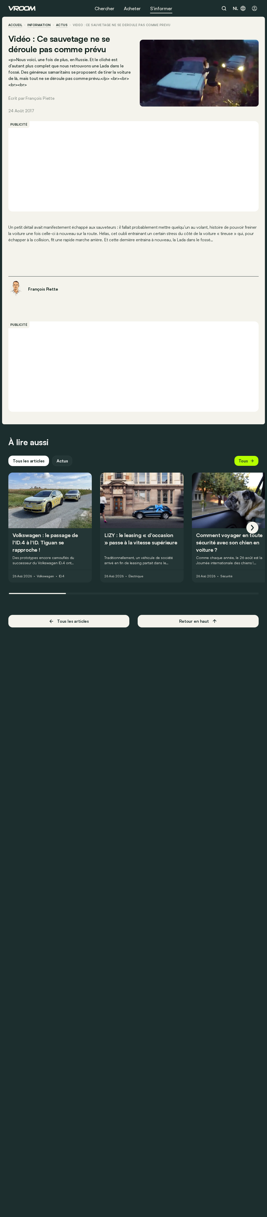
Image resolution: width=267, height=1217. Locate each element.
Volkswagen (45, 576)
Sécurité (226, 576)
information (39, 25)
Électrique (136, 576)
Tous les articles (29, 460)
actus (62, 25)
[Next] (252, 527)
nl (235, 8)
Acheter (132, 8)
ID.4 (62, 576)
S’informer (161, 8)
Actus (62, 460)
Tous (243, 460)
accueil (15, 25)
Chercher (104, 8)
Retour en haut (194, 621)
